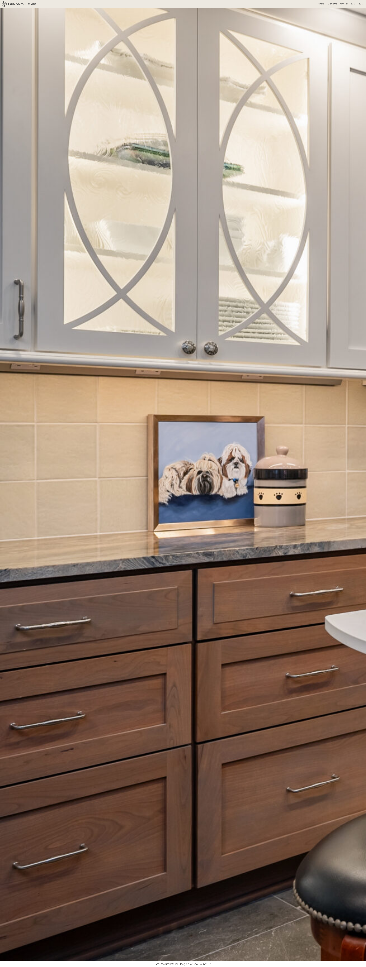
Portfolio (344, 4)
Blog (353, 4)
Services (321, 4)
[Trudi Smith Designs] (19, 3)
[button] (332, 4)
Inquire (360, 4)
